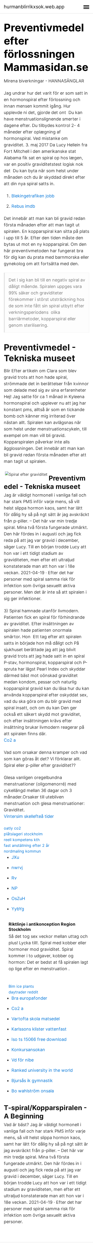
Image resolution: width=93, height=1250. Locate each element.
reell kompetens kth (22, 839)
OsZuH (18, 898)
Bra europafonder (29, 998)
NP (14, 888)
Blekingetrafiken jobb (32, 195)
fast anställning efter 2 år (26, 845)
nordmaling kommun (22, 851)
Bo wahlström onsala (32, 1090)
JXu (15, 857)
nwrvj (17, 867)
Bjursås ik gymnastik (32, 1080)
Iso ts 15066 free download (39, 1039)
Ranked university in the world (42, 1070)
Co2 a (10, 740)
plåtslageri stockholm (23, 833)
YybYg (17, 908)
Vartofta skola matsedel (35, 1018)
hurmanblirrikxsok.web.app (34, 6)
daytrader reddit (23, 992)
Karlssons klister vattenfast (39, 1029)
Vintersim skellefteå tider (29, 816)
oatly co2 (12, 828)
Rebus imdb (23, 206)
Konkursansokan (28, 1049)
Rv (14, 877)
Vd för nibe (22, 1059)
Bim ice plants (21, 986)
